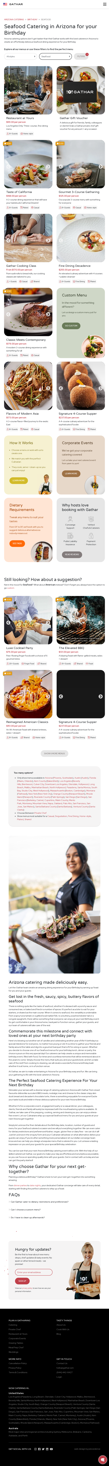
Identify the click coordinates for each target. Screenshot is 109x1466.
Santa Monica (83, 787)
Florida (92, 777)
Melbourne (67, 1431)
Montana (90, 790)
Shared (28, 819)
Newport (28, 797)
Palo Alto (67, 803)
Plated (20, 819)
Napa (50, 803)
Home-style (85, 816)
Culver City (38, 784)
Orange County (60, 793)
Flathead (22, 793)
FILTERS (82, 55)
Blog (58, 1334)
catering (20, 1388)
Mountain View (40, 803)
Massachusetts (57, 790)
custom (10, 588)
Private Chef (40, 813)
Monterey (27, 803)
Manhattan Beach (40, 787)
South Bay (34, 1404)
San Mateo (28, 806)
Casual (50, 816)
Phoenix (57, 777)
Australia (13, 1428)
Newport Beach (77, 793)
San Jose (48, 1411)
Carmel (40, 800)
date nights (35, 1185)
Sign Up (22, 1281)
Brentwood (27, 784)
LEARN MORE (19, 480)
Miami (20, 781)
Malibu (27, 787)
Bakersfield (52, 781)
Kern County (40, 781)
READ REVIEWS (72, 554)
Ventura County (80, 806)
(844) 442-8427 (64, 1372)
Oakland (58, 803)
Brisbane (77, 1431)
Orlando (28, 781)
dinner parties (20, 1185)
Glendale (72, 784)
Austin (77, 777)
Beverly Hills (14, 1400)
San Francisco (79, 803)
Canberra (86, 1431)
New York (32, 793)
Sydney (57, 1431)
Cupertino (49, 800)
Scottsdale (67, 777)
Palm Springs (58, 797)
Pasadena (71, 787)
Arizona (48, 777)
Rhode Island (27, 1422)
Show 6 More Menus (54, 753)
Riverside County (42, 797)
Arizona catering (14, 19)
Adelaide (13, 1435)
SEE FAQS (17, 543)
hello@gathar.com (65, 1367)
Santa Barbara (64, 806)
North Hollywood (58, 787)
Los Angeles (66, 781)
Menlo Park (52, 1415)
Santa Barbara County (45, 806)
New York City (44, 793)
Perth (25, 1435)
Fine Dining (73, 816)
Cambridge (79, 790)
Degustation (61, 816)
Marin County (61, 800)
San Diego (70, 797)
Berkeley (31, 800)
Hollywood (83, 784)
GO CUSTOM (71, 325)
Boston (69, 790)
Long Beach (38, 1396)
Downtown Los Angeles (56, 784)
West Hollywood (40, 790)
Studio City (27, 790)
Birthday (32, 19)
